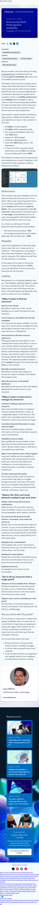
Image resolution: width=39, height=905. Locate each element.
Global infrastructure (27, 872)
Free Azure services (18, 876)
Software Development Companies (9, 884)
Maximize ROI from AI (16, 878)
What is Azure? (4, 872)
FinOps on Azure (4, 878)
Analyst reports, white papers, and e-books (20, 887)
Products (2, 876)
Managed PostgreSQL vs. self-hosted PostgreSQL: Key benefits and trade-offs (19, 772)
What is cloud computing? (7, 889)
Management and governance (11, 52)
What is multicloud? (20, 889)
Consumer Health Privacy (7, 900)
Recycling (28, 902)
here (18, 609)
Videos (34, 887)
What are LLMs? (31, 891)
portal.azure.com (8, 74)
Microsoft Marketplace (26, 884)
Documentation (8, 885)
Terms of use (8, 902)
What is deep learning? (11, 891)
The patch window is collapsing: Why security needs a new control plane (19, 801)
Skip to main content (6, 1)
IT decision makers (26, 58)
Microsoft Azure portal (9, 65)
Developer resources (22, 885)
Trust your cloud (15, 874)
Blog (15, 885)
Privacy (32, 900)
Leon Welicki (11, 31)
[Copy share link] (7, 44)
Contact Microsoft (24, 900)
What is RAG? (15, 893)
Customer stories (34, 874)
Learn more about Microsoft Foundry (19, 852)
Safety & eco (22, 902)
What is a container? (5, 893)
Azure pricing (9, 876)
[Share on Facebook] (11, 44)
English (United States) (6, 895)
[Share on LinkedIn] (17, 44)
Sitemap (16, 900)
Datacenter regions (5, 874)
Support (26, 880)
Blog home (9, 12)
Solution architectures (17, 880)
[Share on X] (14, 44)
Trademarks (15, 902)
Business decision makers (10, 58)
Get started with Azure (15, 872)
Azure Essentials (24, 874)
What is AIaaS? (22, 891)
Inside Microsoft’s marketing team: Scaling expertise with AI (19, 742)
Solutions (24, 878)
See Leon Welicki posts (9, 697)
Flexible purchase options (31, 876)
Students (30, 885)
